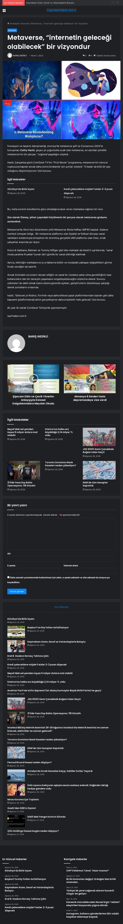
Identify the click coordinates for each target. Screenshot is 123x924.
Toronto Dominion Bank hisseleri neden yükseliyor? (60, 464)
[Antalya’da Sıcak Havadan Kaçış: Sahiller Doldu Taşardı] (16, 775)
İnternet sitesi (71, 565)
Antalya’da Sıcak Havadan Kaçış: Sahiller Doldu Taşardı (60, 771)
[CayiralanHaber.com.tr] (61, 10)
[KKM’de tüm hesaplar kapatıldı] (99, 470)
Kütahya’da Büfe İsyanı (21, 189)
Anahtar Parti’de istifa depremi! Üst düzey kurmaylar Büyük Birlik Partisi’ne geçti (54, 690)
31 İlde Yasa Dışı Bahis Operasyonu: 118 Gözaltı (21, 484)
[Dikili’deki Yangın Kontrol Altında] (16, 821)
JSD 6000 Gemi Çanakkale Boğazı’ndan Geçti (98, 451)
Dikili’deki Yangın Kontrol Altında (46, 816)
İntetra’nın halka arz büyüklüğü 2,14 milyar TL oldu (59, 432)
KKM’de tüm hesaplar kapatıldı (95, 484)
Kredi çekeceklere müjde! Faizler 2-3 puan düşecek (37, 664)
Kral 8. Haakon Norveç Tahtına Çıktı (28, 656)
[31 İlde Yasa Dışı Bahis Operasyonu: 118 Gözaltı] (23, 470)
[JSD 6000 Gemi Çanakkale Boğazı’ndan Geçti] (99, 437)
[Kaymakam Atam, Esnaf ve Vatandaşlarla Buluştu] (16, 646)
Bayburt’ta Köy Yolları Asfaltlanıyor (48, 627)
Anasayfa (14, 23)
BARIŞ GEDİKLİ (20, 55)
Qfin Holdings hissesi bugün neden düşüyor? (33, 831)
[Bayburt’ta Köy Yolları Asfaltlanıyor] (16, 632)
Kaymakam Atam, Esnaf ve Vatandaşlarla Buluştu (50, 2)
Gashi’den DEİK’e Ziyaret (21, 808)
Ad (9, 553)
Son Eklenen (61, 606)
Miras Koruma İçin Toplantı (23, 799)
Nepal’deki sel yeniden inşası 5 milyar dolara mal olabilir (22, 432)
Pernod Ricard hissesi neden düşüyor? (29, 762)
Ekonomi (25, 23)
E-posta (12, 565)
